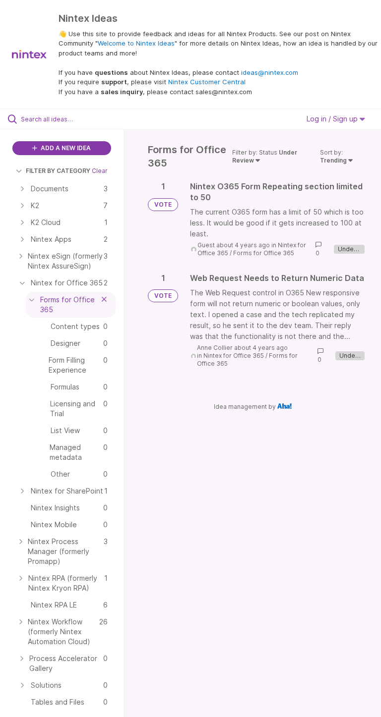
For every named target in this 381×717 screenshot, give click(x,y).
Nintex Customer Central (207, 82)
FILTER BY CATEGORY (58, 170)
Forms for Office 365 (263, 253)
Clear (100, 170)
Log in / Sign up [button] (333, 118)
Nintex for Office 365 (233, 355)
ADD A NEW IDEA (65, 148)
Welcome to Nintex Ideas (136, 43)
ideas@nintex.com (269, 72)
